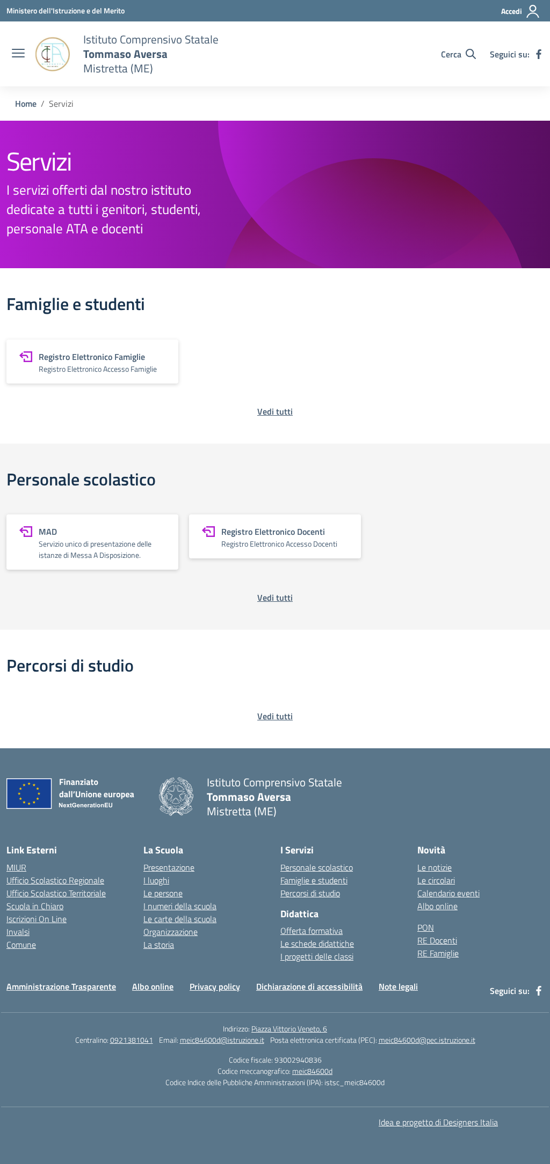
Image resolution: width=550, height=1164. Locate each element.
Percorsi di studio (310, 893)
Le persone (163, 893)
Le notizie (434, 867)
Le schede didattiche (317, 943)
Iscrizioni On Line (36, 918)
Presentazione (168, 867)
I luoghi (156, 880)
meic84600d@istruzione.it (222, 1039)
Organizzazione (170, 931)
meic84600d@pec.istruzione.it (427, 1039)
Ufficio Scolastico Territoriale (56, 893)
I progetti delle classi (316, 956)
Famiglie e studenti (314, 880)
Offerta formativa (311, 930)
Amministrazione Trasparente (61, 986)
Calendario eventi (448, 893)
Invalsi (18, 931)
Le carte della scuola (179, 918)
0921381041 (131, 1039)
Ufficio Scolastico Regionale (55, 880)
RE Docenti (437, 940)
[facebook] (539, 54)
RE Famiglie (438, 953)
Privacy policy (215, 986)
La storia (158, 944)
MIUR (16, 867)
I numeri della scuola (179, 906)
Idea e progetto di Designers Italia (438, 1122)
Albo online (437, 906)
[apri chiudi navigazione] (18, 54)
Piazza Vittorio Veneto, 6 (289, 1028)
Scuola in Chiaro (34, 906)
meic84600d (312, 1071)
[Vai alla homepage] (52, 54)
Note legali (398, 986)
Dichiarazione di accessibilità (309, 986)
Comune (21, 944)
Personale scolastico (316, 867)
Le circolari (436, 880)
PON (425, 927)
